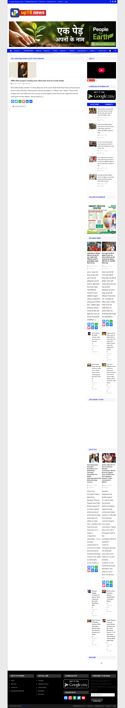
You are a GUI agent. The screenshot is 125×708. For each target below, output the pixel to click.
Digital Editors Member (17, 691)
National (38, 50)
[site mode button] (111, 51)
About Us (13, 684)
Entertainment (82, 50)
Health (92, 50)
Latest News (94, 104)
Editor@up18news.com (31, 1)
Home (12, 680)
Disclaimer (41, 691)
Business (62, 50)
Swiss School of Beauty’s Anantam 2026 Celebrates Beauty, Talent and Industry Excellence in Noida (96, 627)
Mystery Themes (25, 706)
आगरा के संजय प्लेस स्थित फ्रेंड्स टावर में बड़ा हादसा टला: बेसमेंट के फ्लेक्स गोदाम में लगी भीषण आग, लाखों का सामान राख (106, 145)
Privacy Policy (42, 687)
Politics (55, 50)
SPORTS (72, 50)
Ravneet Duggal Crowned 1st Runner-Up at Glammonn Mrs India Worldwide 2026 (96, 598)
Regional (46, 50)
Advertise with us (51, 1)
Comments (109, 104)
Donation (60, 1)
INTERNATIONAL (28, 50)
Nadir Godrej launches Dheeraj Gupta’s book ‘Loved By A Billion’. (111, 596)
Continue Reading (20, 106)
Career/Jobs (102, 50)
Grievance (41, 694)
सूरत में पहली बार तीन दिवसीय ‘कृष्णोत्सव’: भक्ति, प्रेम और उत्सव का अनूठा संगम (96, 337)
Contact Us (42, 1)
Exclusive (16, 50)
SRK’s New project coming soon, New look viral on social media (37, 81)
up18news (27, 83)
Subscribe (97, 700)
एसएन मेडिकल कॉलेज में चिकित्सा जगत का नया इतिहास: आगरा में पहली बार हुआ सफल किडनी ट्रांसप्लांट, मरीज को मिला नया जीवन (106, 178)
